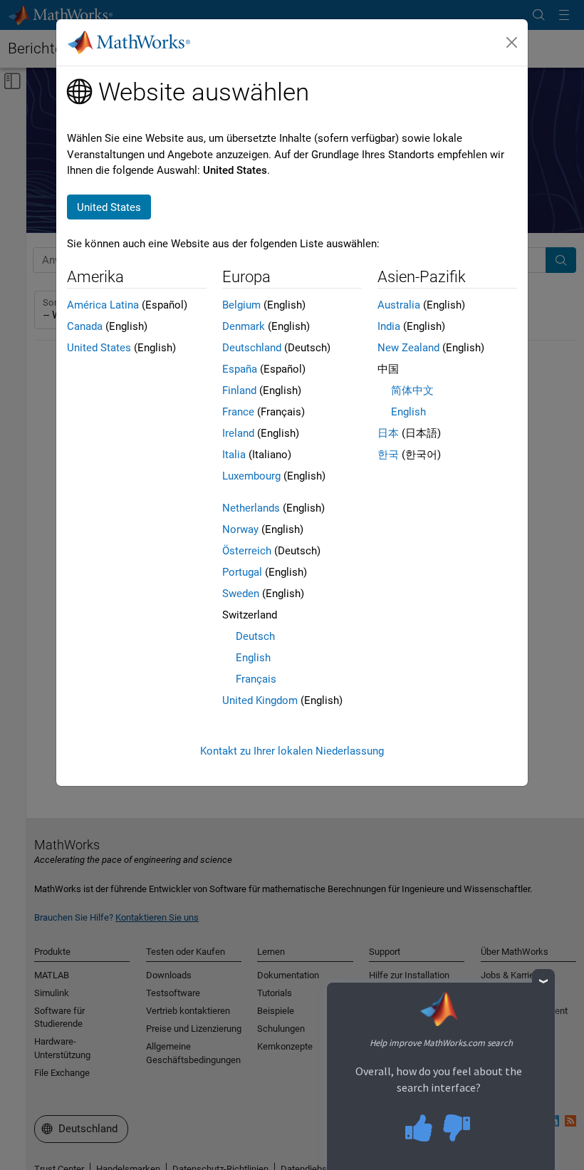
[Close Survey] (544, 981)
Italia (234, 454)
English (253, 657)
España (239, 369)
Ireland (238, 433)
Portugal (242, 572)
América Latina (103, 305)
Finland (239, 390)
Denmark (243, 326)
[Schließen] (512, 42)
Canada (85, 326)
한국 (388, 454)
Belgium (241, 305)
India (388, 326)
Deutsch (255, 636)
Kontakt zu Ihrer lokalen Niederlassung (292, 751)
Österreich (246, 550)
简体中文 (412, 390)
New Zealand (408, 347)
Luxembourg (251, 476)
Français (256, 679)
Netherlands (251, 508)
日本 (388, 433)
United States (99, 347)
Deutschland (251, 347)
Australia (398, 305)
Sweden (240, 593)
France (238, 411)
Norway (240, 529)
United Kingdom (260, 700)
